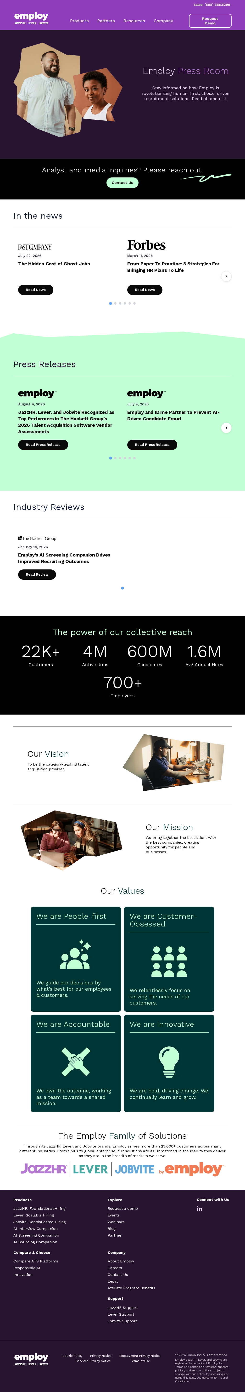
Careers (115, 1268)
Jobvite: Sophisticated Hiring (39, 1222)
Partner (115, 1235)
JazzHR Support (123, 1307)
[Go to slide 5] (129, 303)
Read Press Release (43, 445)
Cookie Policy (72, 1356)
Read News (36, 290)
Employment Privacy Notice (140, 1356)
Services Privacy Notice (93, 1361)
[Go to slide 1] (110, 303)
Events (114, 1215)
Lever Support (121, 1314)
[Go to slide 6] (134, 303)
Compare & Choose (31, 1252)
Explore (115, 1200)
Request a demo (123, 1208)
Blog (112, 1228)
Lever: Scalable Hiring (33, 1215)
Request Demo (210, 20)
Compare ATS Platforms (35, 1261)
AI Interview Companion (35, 1228)
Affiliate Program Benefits (131, 1288)
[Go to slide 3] (120, 303)
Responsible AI (26, 1268)
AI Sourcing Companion (35, 1242)
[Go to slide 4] (125, 303)
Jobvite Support (122, 1321)
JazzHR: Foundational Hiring (39, 1208)
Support (115, 1298)
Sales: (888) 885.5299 (212, 4)
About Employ (121, 1261)
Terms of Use (140, 1361)
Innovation (23, 1274)
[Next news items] (226, 276)
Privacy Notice (100, 1356)
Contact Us (122, 182)
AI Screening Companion (36, 1235)
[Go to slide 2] (115, 303)
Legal (113, 1281)
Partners (106, 20)
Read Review (37, 574)
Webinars (116, 1222)
